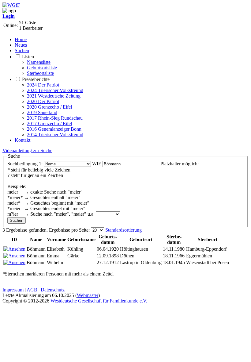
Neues (21, 45)
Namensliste (39, 62)
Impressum (13, 289)
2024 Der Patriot (43, 84)
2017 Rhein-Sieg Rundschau (55, 118)
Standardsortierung (123, 230)
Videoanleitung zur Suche (27, 150)
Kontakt (22, 140)
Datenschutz (53, 289)
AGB (32, 289)
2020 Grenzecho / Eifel (49, 107)
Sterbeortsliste (40, 73)
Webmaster (87, 295)
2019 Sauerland (42, 112)
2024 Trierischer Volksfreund (55, 90)
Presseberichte (36, 79)
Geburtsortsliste (42, 67)
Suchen (22, 50)
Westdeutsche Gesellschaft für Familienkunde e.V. (99, 300)
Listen (28, 56)
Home (21, 39)
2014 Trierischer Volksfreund (55, 134)
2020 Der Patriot (43, 101)
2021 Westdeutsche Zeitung (54, 95)
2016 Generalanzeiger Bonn (54, 129)
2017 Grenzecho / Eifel (49, 123)
